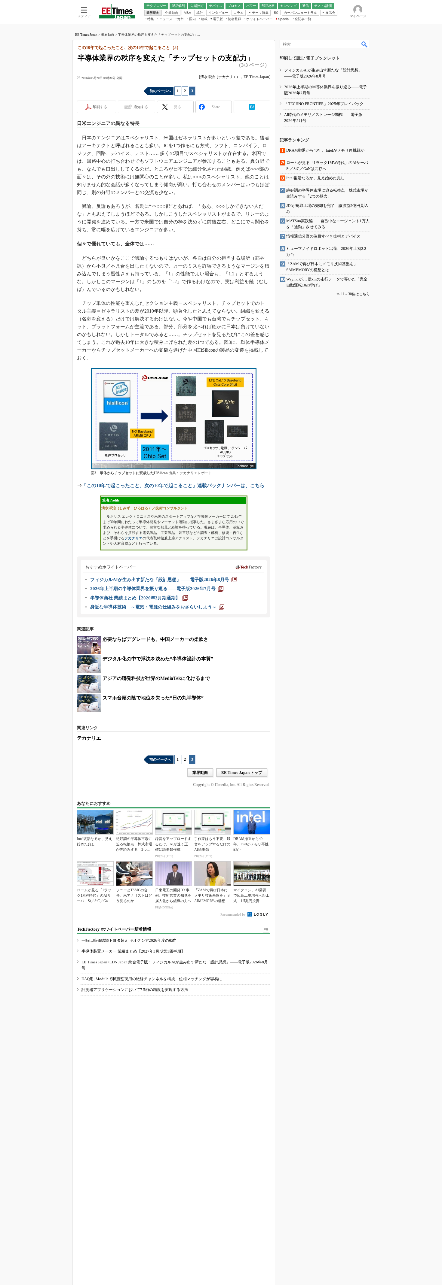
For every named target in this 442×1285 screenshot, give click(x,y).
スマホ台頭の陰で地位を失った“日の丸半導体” (153, 697)
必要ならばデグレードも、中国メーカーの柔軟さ (155, 639)
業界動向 (107, 34)
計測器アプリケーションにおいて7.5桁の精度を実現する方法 (134, 989)
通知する (141, 107)
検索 (364, 44)
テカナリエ (133, 538)
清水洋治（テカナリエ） (220, 77)
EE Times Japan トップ (241, 772)
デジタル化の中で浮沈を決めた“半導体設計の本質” (158, 658)
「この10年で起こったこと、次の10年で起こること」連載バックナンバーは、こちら (173, 485)
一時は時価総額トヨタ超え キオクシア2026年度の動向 (129, 940)
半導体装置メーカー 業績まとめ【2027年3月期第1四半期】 (133, 951)
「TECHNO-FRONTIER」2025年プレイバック (324, 104)
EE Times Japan (86, 34)
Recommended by (233, 914)
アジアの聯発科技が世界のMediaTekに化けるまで (156, 678)
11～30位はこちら (355, 294)
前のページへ (160, 91)
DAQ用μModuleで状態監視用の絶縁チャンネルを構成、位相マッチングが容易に (151, 979)
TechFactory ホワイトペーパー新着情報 (114, 929)
